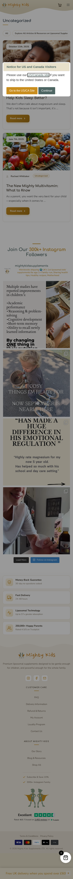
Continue (46, 90)
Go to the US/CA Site (22, 90)
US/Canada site (38, 75)
